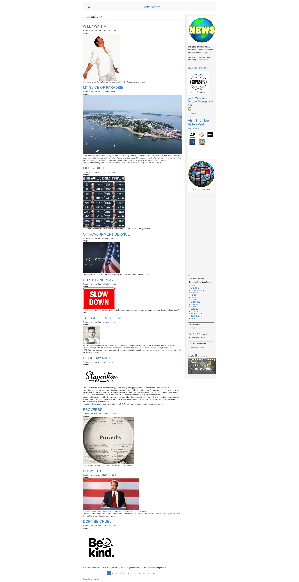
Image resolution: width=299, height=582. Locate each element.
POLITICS (194, 304)
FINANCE (194, 292)
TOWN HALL (195, 316)
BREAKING (195, 288)
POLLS (193, 306)
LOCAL (193, 299)
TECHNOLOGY (196, 313)
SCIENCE (194, 309)
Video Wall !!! (198, 124)
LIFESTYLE (195, 297)
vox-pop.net (192, 113)
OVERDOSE (195, 302)
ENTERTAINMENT (198, 290)
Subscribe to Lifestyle (91, 579)
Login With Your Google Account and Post (200, 101)
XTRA (193, 318)
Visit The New (199, 120)
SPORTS (194, 311)
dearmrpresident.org (198, 337)
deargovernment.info (198, 347)
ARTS (193, 285)
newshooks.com (197, 328)
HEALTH (194, 295)
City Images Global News (200, 190)
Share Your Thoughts (198, 67)
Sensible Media (193, 128)
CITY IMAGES (152, 7)
